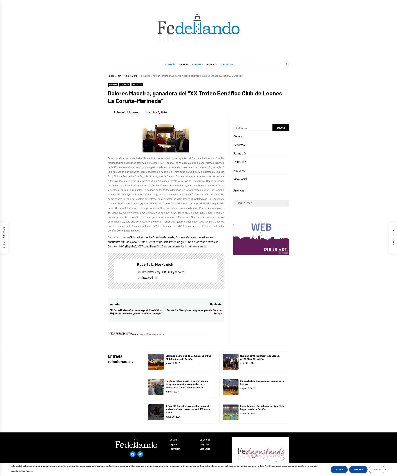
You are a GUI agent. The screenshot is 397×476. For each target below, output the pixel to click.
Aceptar (339, 469)
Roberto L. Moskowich (127, 112)
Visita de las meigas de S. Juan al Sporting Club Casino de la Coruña (188, 357)
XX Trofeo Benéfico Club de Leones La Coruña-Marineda (172, 246)
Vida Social (137, 84)
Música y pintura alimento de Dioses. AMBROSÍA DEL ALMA (260, 357)
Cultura (237, 136)
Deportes (113, 84)
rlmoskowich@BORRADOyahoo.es (163, 272)
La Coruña (124, 84)
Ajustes (29, 470)
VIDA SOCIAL (226, 64)
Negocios (239, 170)
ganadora (203, 237)
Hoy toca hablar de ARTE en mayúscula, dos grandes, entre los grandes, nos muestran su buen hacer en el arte (187, 384)
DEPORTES (197, 64)
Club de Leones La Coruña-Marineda (151, 237)
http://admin (150, 277)
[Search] (287, 64)
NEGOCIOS (211, 64)
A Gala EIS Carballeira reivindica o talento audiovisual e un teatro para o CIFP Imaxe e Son (188, 409)
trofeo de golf (177, 242)
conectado (133, 334)
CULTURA (183, 64)
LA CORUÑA (169, 64)
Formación (240, 153)
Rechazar (358, 469)
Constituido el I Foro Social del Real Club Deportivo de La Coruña (262, 407)
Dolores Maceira (186, 237)
